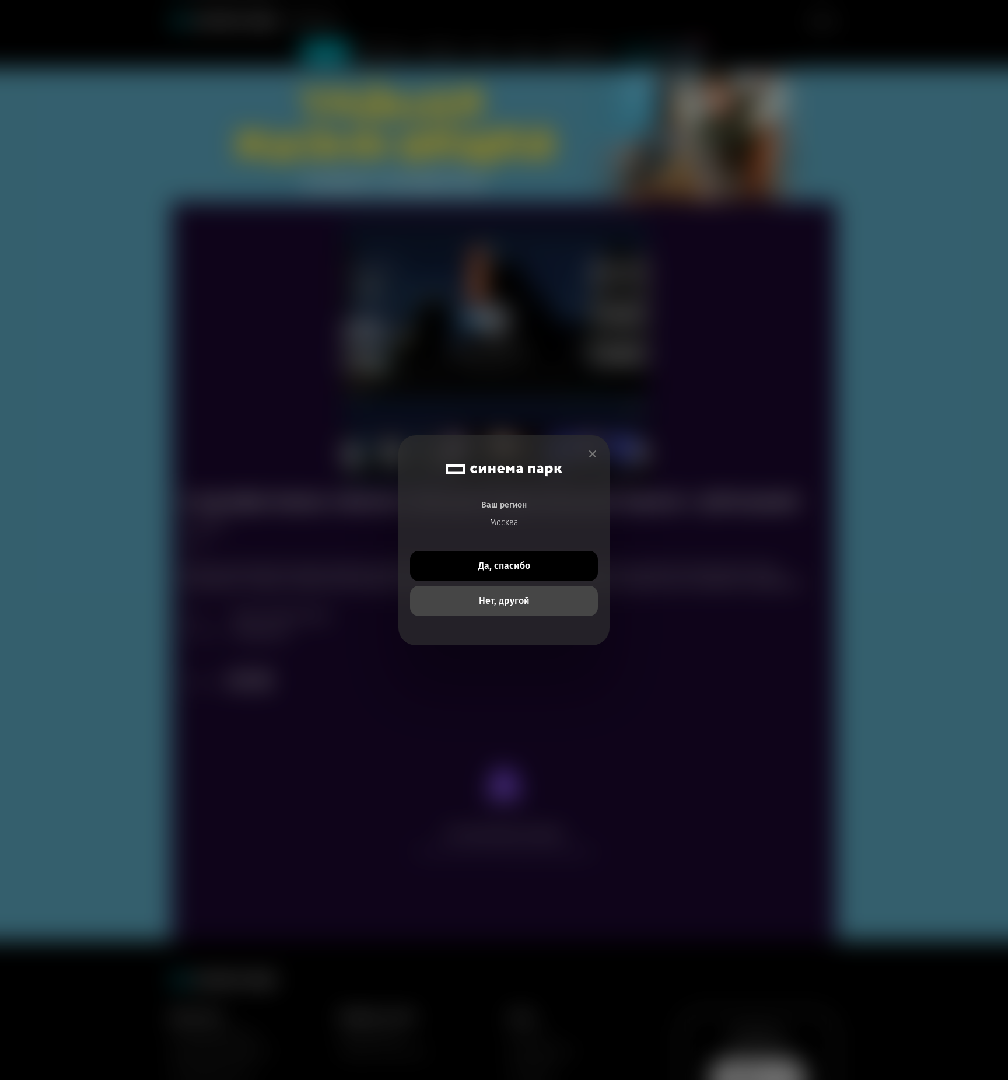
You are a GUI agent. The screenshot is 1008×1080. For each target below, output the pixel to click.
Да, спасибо (504, 565)
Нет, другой (504, 600)
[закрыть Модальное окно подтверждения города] (592, 454)
